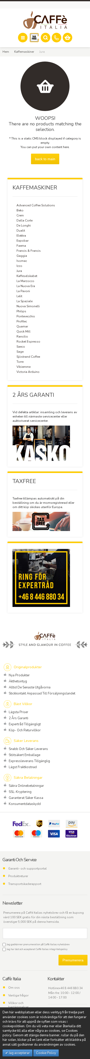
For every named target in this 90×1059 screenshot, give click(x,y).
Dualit (20, 231)
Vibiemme (23, 367)
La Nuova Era (25, 286)
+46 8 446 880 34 (71, 988)
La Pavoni (23, 291)
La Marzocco (25, 281)
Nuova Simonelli (28, 306)
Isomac (21, 261)
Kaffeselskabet (26, 276)
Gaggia (21, 256)
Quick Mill (23, 331)
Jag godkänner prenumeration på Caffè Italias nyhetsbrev (38, 944)
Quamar (22, 326)
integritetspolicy (58, 949)
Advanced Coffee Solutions (35, 205)
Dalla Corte (24, 220)
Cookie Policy (46, 1053)
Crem (20, 215)
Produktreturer (18, 876)
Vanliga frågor (18, 995)
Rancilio (22, 337)
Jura (19, 271)
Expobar (22, 241)
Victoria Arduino (28, 372)
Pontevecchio (25, 316)
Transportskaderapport (24, 884)
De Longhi (23, 226)
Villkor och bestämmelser (18, 1005)
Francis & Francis (28, 251)
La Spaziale (24, 301)
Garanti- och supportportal (27, 869)
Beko (20, 210)
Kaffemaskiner (24, 52)
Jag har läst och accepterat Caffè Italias (37, 949)
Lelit (19, 296)
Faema (21, 246)
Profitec (21, 321)
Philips (21, 311)
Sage (20, 352)
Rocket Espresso (28, 342)
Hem (5, 52)
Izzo (19, 266)
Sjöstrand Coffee (28, 357)
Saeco (20, 347)
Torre (20, 362)
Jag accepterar (19, 1053)
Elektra (21, 236)
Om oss (14, 988)
